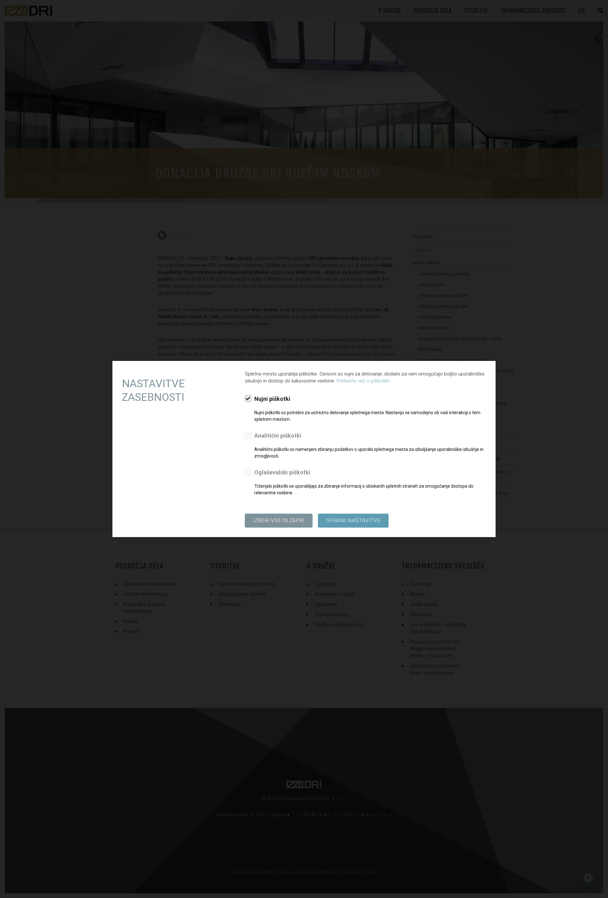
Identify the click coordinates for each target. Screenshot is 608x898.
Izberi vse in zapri (278, 520)
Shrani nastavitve (353, 520)
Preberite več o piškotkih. (364, 381)
